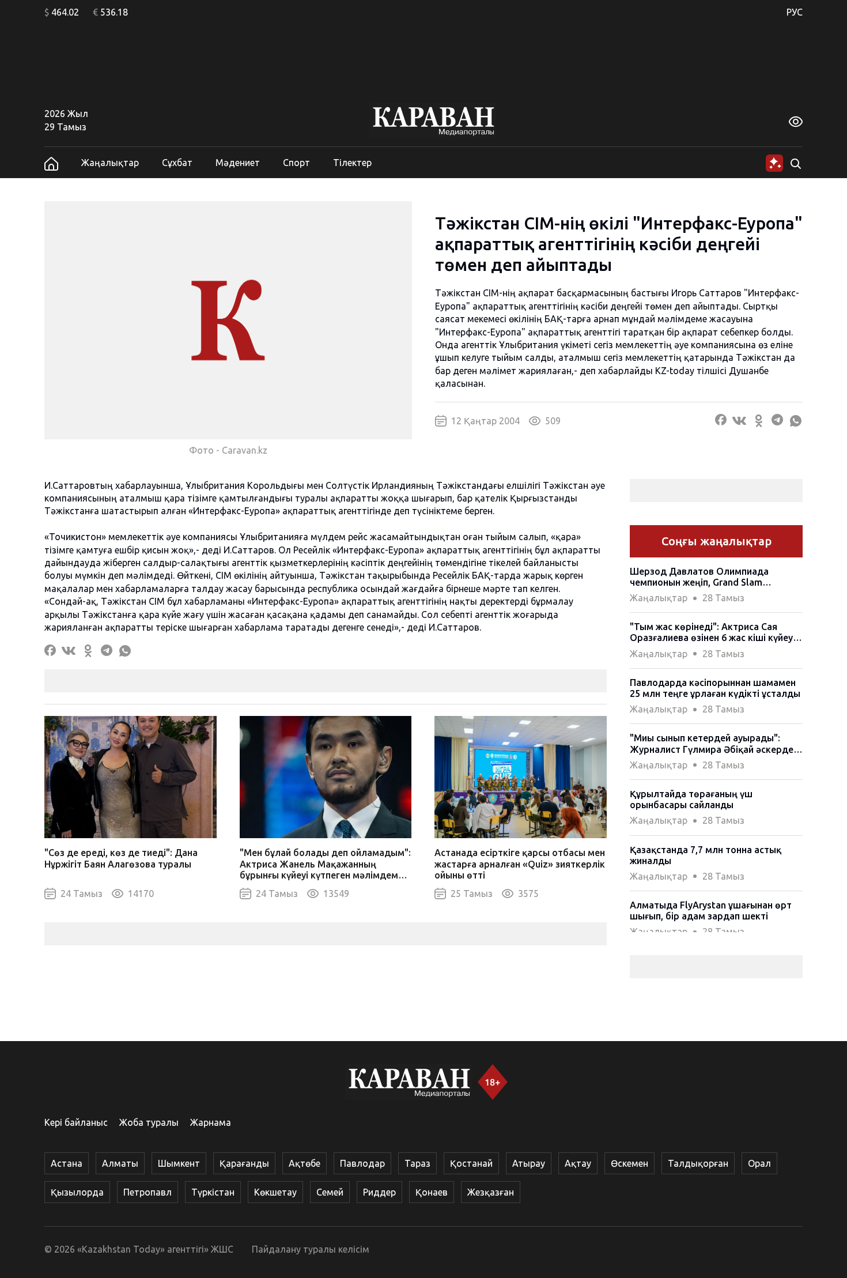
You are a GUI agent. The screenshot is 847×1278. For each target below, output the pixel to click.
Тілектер (352, 162)
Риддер (379, 1192)
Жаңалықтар (110, 162)
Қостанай (471, 1163)
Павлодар (362, 1163)
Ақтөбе (304, 1163)
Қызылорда (77, 1192)
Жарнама (210, 1122)
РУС (794, 12)
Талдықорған (698, 1163)
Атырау (528, 1163)
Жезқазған (490, 1192)
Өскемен (629, 1163)
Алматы (120, 1163)
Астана (66, 1163)
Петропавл (147, 1192)
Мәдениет (237, 162)
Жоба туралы (149, 1122)
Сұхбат (177, 162)
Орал (759, 1163)
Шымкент (179, 1163)
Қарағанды (244, 1163)
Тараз (417, 1163)
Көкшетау (275, 1192)
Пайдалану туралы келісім (310, 1249)
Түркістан (213, 1192)
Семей (329, 1192)
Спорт (296, 162)
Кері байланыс (76, 1122)
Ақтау (578, 1163)
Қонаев (431, 1192)
